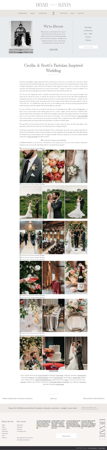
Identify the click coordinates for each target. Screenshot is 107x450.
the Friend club (21, 431)
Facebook (19, 427)
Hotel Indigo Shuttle (55, 382)
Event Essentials (58, 378)
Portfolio (5, 433)
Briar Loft (81, 109)
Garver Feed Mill (82, 116)
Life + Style (88, 34)
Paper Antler (59, 375)
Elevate (88, 37)
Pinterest (19, 429)
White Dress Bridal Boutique (44, 380)
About (4, 427)
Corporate (5, 431)
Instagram (20, 425)
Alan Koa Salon (77, 378)
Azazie (66, 380)
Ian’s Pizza (83, 382)
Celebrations (88, 30)
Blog (3, 435)
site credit (101, 448)
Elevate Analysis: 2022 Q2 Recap (93, 398)
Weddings (88, 27)
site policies (92, 448)
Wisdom (88, 40)
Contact (4, 438)
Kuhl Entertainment (43, 378)
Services (4, 429)
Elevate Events (82, 375)
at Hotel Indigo (60, 384)
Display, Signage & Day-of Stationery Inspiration (18, 398)
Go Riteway (66, 382)
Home (3, 425)
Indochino (23, 382)
